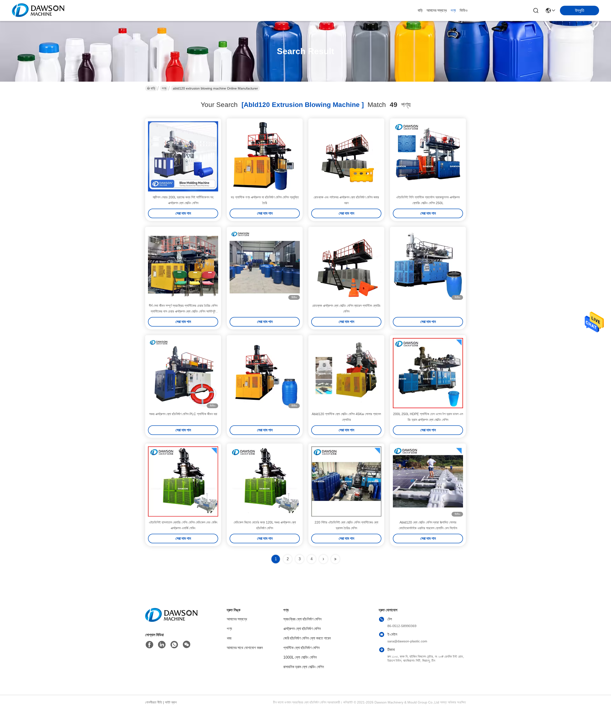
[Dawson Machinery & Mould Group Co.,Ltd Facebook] (149, 645)
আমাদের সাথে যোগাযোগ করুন (245, 648)
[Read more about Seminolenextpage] (323, 559)
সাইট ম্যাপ (171, 702)
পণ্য (453, 10)
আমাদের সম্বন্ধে (437, 10)
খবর (229, 638)
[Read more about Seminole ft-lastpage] (335, 559)
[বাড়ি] (171, 621)
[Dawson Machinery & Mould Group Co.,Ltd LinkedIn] (162, 645)
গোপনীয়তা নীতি (153, 702)
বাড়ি (420, 10)
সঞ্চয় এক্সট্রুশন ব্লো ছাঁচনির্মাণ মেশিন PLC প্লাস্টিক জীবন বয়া (183, 414)
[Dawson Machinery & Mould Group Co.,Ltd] (38, 10)
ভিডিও (464, 10)
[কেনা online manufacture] (265, 265)
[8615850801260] (174, 645)
